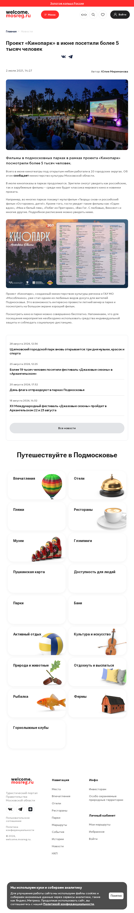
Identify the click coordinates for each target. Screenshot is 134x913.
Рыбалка (20, 696)
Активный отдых (27, 634)
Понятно (116, 895)
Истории (58, 839)
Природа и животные (31, 665)
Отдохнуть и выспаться (94, 665)
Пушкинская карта (29, 572)
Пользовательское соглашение (18, 819)
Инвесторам (97, 789)
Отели (79, 478)
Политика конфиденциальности (20, 828)
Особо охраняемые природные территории (106, 798)
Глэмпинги (83, 541)
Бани (78, 603)
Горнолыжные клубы (31, 728)
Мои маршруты (99, 824)
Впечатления (24, 478)
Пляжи (18, 510)
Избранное (97, 831)
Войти (93, 839)
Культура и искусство (92, 634)
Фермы (80, 696)
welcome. (22, 781)
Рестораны (83, 510)
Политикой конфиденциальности (68, 904)
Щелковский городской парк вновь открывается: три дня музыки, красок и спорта (67, 351)
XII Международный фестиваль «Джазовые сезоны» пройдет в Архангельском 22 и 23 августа (58, 408)
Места (56, 789)
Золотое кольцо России (67, 3)
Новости (27, 31)
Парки (18, 603)
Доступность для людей (94, 572)
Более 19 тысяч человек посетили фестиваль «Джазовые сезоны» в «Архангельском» (61, 372)
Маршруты (59, 825)
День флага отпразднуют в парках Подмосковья (47, 390)
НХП (55, 853)
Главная (11, 31)
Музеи (18, 541)
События (58, 832)
